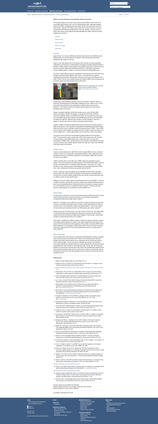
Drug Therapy (58, 42)
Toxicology (57, 413)
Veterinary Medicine (85, 404)
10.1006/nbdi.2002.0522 (90, 368)
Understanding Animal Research (90, 89)
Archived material (111, 411)
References (58, 48)
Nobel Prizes (83, 406)
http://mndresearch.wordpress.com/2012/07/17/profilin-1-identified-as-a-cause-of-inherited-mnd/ (79, 268)
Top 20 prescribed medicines (88, 417)
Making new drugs (85, 414)
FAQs (108, 401)
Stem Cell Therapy (60, 45)
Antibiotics (83, 418)
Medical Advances (56, 11)
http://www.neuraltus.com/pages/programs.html (68, 370)
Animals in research (41, 11)
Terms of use (30, 411)
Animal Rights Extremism (35, 403)
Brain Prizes (83, 408)
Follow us (31, 408)
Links (108, 406)
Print (127, 14)
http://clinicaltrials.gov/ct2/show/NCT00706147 (68, 364)
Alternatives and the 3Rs (60, 415)
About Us (30, 11)
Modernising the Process (113, 409)
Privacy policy (31, 413)
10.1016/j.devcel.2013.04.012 (65, 287)
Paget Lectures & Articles (87, 409)
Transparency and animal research (116, 403)
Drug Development (70, 11)
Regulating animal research (114, 404)
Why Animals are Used (60, 408)
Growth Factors (59, 39)
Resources (81, 11)
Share (120, 14)
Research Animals (59, 410)
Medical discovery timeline (87, 401)
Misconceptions (111, 408)
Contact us (57, 404)
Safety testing (84, 415)
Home (29, 14)
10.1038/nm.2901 (62, 299)
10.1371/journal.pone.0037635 (73, 293)
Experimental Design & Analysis (62, 412)
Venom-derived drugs (86, 420)
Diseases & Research (49, 14)
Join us (31, 406)
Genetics (57, 36)
